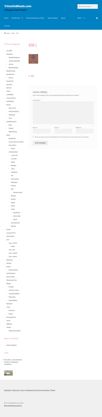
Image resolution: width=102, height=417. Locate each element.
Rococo (11, 77)
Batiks (13, 162)
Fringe (8, 229)
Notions (8, 263)
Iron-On (11, 64)
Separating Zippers (15, 330)
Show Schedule (53, 18)
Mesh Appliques (13, 67)
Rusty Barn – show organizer (13, 359)
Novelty (13, 199)
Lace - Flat (12, 249)
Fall (12, 175)
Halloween (14, 182)
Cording (11, 287)
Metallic (13, 196)
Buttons (9, 88)
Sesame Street (17, 192)
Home (6, 18)
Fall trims (12, 310)
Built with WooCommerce (13, 406)
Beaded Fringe (10, 71)
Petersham (12, 297)
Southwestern (15, 223)
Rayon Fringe (10, 277)
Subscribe (7, 390)
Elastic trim (12, 108)
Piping (8, 266)
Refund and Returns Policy (35, 18)
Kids (12, 189)
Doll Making (10, 101)
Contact (7, 26)
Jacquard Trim (11, 233)
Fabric (8, 135)
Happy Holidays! (11, 345)
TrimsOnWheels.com (17, 6)
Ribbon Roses (13, 131)
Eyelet (13, 246)
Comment (37, 100)
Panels (13, 202)
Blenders (13, 165)
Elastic (8, 104)
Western (13, 226)
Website (78, 128)
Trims (8, 307)
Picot (10, 118)
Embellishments (11, 121)
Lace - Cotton (13, 243)
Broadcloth (9, 81)
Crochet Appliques (14, 61)
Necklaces (9, 260)
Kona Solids (17, 216)
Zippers (8, 327)
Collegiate (14, 172)
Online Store (16, 18)
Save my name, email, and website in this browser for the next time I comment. (62, 137)
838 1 (13, 33)
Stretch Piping (13, 270)
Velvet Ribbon (13, 300)
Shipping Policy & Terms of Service (37, 390)
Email (56, 128)
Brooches (9, 84)
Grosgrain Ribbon (14, 293)
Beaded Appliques (14, 57)
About (63, 18)
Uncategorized (11, 317)
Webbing (9, 324)
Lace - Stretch (13, 253)
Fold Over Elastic (14, 111)
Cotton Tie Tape (14, 290)
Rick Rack (9, 303)
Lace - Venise (13, 256)
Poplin (13, 148)
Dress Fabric (12, 145)
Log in (23, 390)
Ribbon (8, 283)
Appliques (9, 54)
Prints (13, 206)
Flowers (11, 128)
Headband (12, 115)
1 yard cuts (14, 155)
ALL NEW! (9, 50)
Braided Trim (10, 74)
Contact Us (15, 390)
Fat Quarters (15, 179)
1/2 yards (14, 158)
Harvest (13, 185)
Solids (13, 209)
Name (35, 128)
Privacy (52, 390)
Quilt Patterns (10, 273)
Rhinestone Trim (11, 280)
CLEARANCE (9, 94)
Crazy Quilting (10, 98)
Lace (7, 239)
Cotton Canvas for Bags (16, 142)
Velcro (8, 320)
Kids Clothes (10, 236)
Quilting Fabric (13, 152)
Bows (10, 125)
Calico (8, 91)
